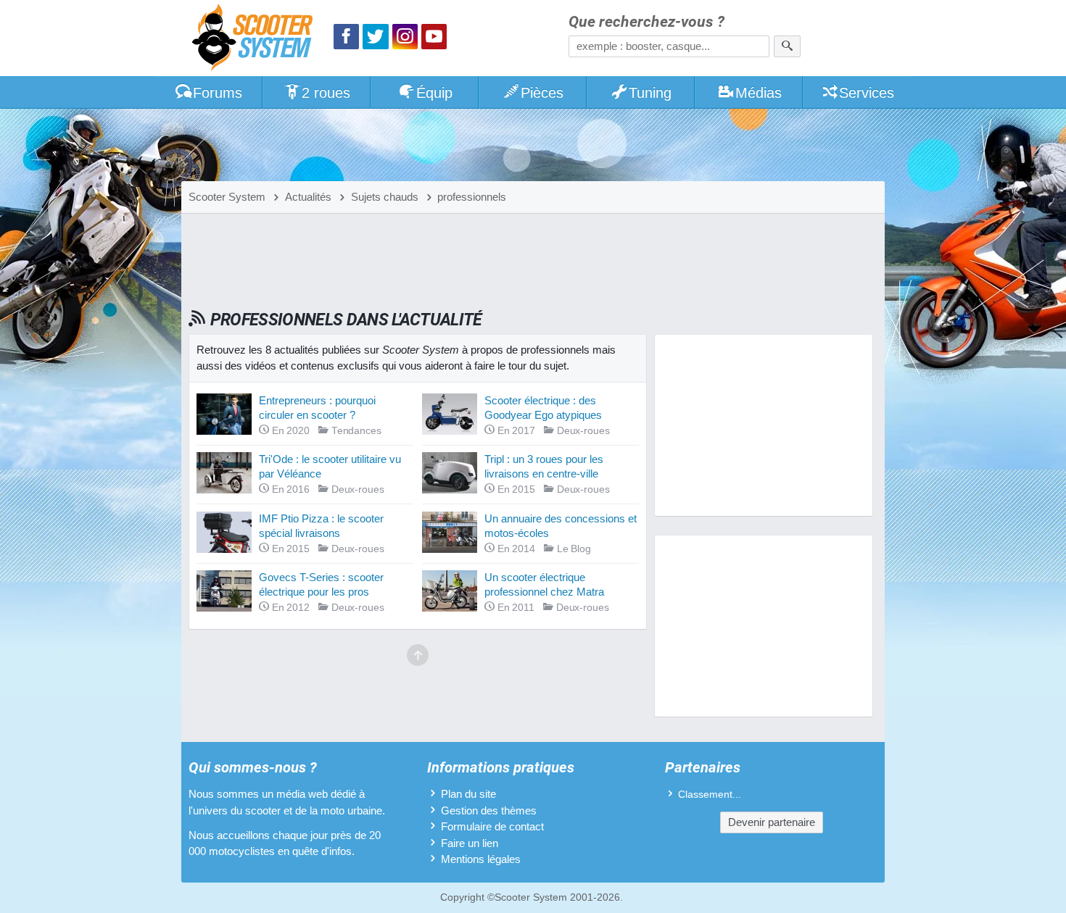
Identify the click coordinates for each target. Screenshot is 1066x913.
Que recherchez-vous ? (646, 22)
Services (866, 93)
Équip (434, 93)
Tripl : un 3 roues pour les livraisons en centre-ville (543, 466)
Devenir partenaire (771, 822)
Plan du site (468, 794)
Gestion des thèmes (489, 810)
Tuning (650, 93)
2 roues (326, 93)
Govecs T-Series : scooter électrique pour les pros (321, 584)
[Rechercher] (787, 46)
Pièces (542, 93)
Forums (217, 93)
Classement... (709, 794)
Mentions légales (481, 859)
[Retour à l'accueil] (256, 39)
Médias (758, 93)
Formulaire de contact (492, 826)
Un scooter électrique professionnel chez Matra (544, 584)
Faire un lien (469, 843)
